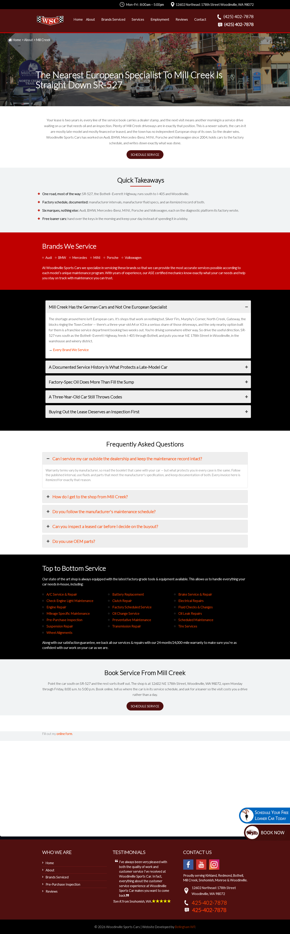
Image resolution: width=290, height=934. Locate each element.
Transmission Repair (126, 626)
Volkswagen (133, 257)
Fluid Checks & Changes (195, 607)
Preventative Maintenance (131, 620)
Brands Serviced (57, 877)
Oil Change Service (125, 613)
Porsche (112, 257)
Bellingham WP (185, 927)
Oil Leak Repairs (190, 613)
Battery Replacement (128, 594)
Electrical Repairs (191, 601)
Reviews (52, 891)
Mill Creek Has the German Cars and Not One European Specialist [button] (108, 306)
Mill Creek (43, 40)
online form (64, 734)
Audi (48, 257)
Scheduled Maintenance (195, 620)
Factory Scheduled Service (132, 607)
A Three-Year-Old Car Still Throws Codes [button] (85, 396)
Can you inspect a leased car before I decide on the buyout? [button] (105, 526)
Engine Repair (56, 607)
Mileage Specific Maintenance (68, 613)
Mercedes (79, 257)
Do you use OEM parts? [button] (73, 541)
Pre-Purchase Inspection (64, 620)
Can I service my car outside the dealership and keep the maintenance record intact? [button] (127, 458)
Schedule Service (145, 154)
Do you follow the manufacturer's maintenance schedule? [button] (103, 511)
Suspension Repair (59, 626)
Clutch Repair (122, 601)
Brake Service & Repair (195, 594)
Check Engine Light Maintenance (69, 601)
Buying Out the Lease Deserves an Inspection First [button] (94, 411)
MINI (96, 257)
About (28, 40)
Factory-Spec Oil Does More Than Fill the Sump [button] (91, 381)
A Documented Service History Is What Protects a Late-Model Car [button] (108, 366)
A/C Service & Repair (61, 594)
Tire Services (187, 626)
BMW (62, 257)
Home (17, 40)
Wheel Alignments (59, 632)
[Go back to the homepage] (50, 21)
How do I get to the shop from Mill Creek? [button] (90, 496)
